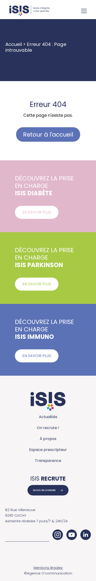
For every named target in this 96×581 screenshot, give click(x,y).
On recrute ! (48, 427)
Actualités (48, 416)
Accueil (13, 44)
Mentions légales (48, 567)
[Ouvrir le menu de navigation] (84, 11)
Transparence (48, 460)
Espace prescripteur (48, 449)
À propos (48, 438)
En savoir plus (36, 212)
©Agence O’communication (48, 573)
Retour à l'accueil (48, 134)
